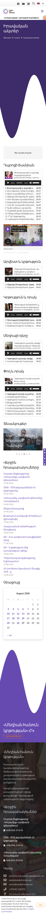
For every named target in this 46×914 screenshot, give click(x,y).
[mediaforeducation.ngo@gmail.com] (6, 875)
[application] (23, 182)
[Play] (8, 183)
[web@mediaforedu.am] (6, 880)
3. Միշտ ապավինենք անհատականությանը (20, 194)
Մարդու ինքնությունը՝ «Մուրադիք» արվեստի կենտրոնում (16, 476)
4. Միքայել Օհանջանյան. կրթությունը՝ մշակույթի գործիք (20, 196)
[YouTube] (23, 4)
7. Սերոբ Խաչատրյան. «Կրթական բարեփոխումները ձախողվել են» (20, 411)
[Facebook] (18, 4)
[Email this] (44, 450)
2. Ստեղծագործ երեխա (16, 397)
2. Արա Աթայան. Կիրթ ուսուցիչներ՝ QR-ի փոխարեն (20, 191)
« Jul (9, 635)
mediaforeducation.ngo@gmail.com (26, 875)
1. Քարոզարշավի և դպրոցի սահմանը (20, 188)
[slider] (36, 182)
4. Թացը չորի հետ (13, 402)
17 (8, 618)
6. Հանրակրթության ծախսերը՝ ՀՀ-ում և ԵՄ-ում (20, 408)
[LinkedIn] (28, 4)
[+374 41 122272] (6, 889)
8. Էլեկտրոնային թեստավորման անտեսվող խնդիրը (20, 414)
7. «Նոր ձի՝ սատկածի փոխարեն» (20, 205)
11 (13, 613)
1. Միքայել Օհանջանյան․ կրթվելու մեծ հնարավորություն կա (20, 284)
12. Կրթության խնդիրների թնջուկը (20, 219)
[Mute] (30, 183)
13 (23, 613)
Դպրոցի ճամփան (23, 252)
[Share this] (44, 452)
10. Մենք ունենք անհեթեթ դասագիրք (20, 213)
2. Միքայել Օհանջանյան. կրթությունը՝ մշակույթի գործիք (20, 287)
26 (18, 623)
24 (8, 623)
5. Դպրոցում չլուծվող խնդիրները (20, 405)
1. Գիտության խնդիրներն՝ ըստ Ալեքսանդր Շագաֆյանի (20, 320)
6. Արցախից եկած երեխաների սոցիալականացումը (20, 202)
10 (8, 613)
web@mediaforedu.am (20, 880)
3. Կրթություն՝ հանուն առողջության (20, 400)
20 (23, 618)
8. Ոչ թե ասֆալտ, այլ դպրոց (18, 208)
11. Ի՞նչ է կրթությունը (15, 216)
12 (18, 613)
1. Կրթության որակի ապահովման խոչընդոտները (20, 394)
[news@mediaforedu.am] (6, 884)
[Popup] (42, 11)
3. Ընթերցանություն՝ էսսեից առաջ (20, 326)
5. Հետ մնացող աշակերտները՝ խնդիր (20, 199)
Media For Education (9, 252)
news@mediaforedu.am (21, 884)
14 (28, 613)
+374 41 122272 (17, 889)
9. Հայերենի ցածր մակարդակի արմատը (20, 211)
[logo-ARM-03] (8, 11)
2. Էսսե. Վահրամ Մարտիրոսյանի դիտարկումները (20, 323)
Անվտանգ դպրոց (13, 508)
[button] (33, 3)
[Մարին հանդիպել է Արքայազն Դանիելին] (23, 439)
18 (13, 618)
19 (18, 618)
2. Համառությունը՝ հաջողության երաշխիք (20, 361)
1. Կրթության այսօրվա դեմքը (19, 358)
